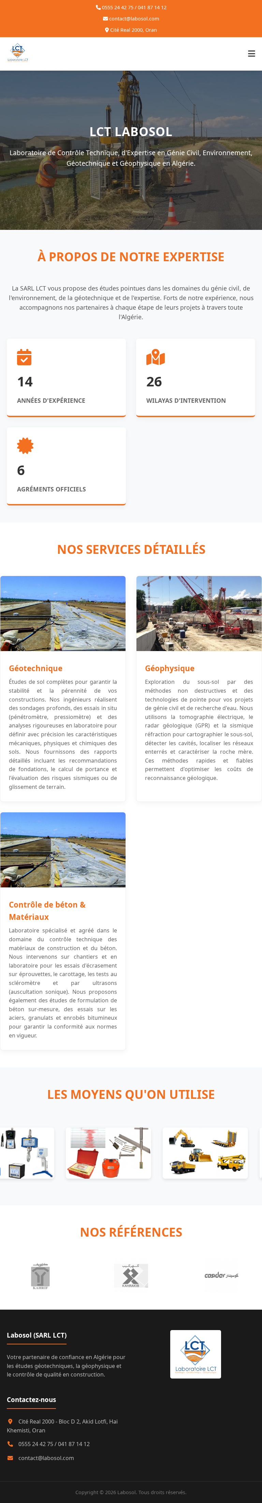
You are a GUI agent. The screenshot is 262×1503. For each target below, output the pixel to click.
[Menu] (251, 54)
